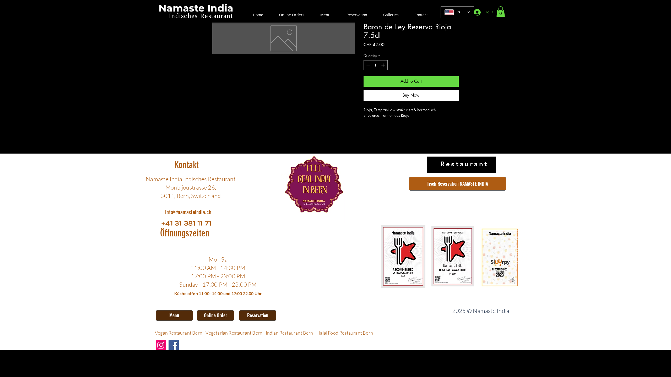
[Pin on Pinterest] (377, 129)
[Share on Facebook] (367, 129)
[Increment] (383, 65)
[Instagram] (161, 345)
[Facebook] (174, 345)
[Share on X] (397, 129)
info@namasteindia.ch (188, 212)
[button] (500, 11)
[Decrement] (367, 65)
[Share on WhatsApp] (387, 129)
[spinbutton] (375, 65)
